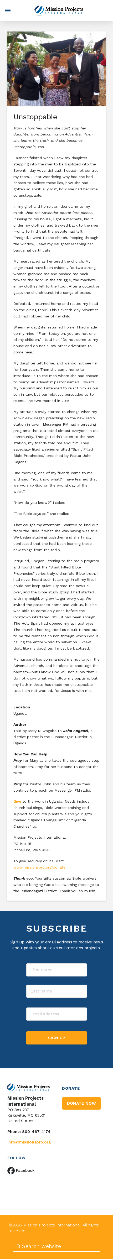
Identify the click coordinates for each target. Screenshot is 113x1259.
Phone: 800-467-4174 (28, 1131)
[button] (8, 10)
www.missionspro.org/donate (40, 867)
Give (17, 801)
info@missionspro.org (29, 1142)
